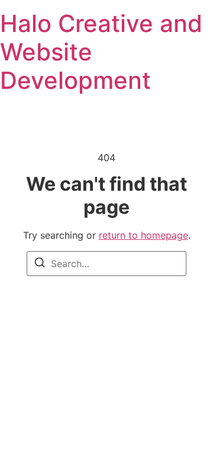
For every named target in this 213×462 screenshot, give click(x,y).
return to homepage (143, 235)
